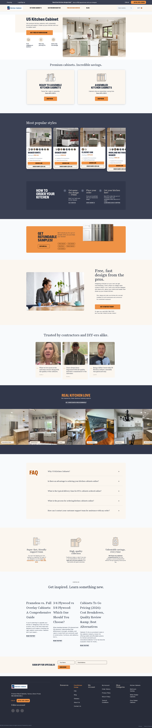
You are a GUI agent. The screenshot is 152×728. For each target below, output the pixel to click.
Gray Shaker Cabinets (134, 701)
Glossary (76, 698)
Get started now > (17, 695)
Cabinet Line (115, 20)
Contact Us (77, 706)
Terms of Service (148, 726)
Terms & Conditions (105, 701)
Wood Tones (61, 246)
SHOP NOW (50, 99)
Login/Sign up (21, 2)
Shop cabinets (90, 202)
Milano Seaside (91, 442)
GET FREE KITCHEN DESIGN (38, 33)
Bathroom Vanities (133, 690)
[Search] (131, 8)
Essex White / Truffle (6, 442)
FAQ (75, 691)
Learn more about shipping (112, 202)
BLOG (87, 8)
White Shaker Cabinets (134, 695)
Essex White (119, 442)
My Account (105, 685)
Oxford (60, 442)
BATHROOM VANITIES (54, 8)
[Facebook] (13, 710)
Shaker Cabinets (70, 246)
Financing (9, 2)
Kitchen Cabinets (135, 685)
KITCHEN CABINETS (36, 8)
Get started (72, 202)
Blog (75, 695)
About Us (77, 702)
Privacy (140, 726)
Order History (106, 689)
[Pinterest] (17, 710)
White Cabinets (62, 243)
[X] (22, 710)
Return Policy (106, 696)
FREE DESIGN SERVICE (73, 8)
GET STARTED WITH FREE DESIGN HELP (76, 402)
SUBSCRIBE (63, 667)
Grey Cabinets (71, 243)
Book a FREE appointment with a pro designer (85, 2)
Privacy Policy (106, 693)
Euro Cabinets (62, 248)
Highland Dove (34, 442)
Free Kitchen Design (78, 686)
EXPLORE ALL (43, 246)
